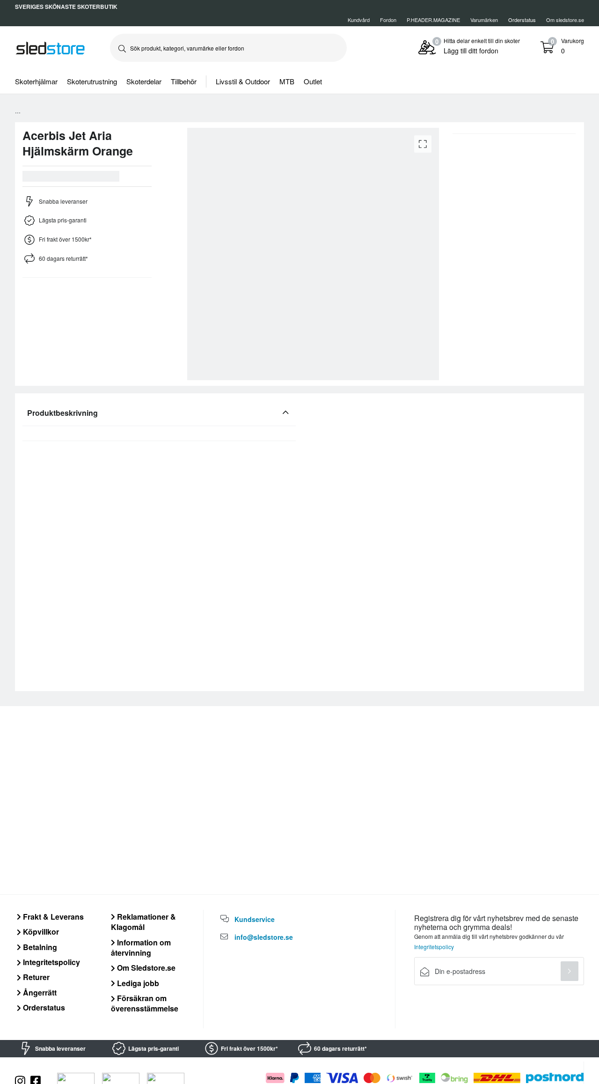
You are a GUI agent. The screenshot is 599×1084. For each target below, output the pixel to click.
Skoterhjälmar (36, 81)
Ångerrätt (39, 992)
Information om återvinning (141, 947)
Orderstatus (43, 1007)
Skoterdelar (143, 81)
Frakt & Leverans (52, 916)
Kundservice (254, 919)
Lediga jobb (137, 983)
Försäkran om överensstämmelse (144, 1003)
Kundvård (359, 20)
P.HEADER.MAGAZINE (433, 20)
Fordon (388, 20)
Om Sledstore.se (145, 967)
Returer (35, 977)
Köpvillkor (40, 931)
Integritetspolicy (50, 962)
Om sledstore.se (565, 20)
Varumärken (484, 20)
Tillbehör (184, 81)
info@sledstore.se (263, 937)
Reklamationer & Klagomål (143, 921)
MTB (286, 81)
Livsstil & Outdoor (243, 81)
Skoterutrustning (92, 81)
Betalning (39, 947)
